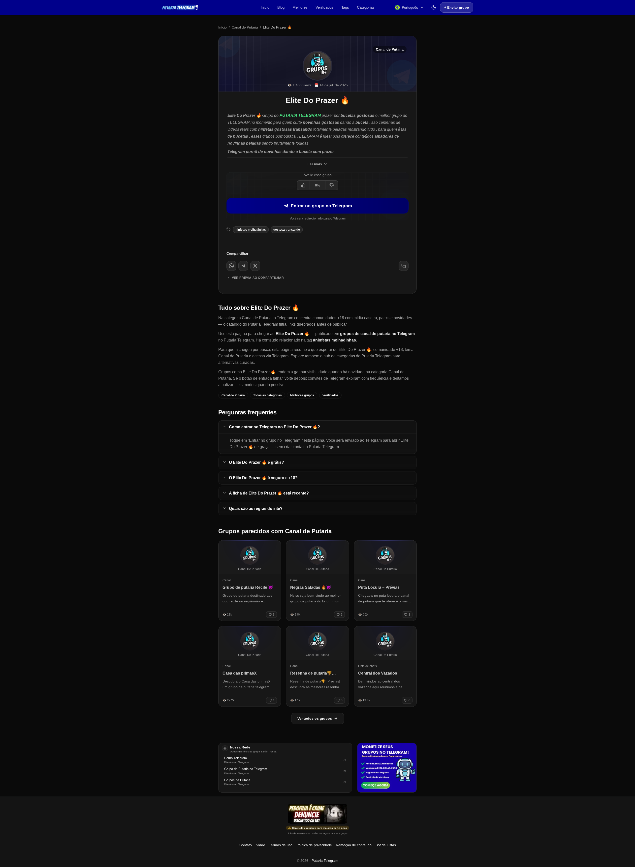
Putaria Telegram (325, 861)
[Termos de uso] (317, 814)
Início (265, 7)
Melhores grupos (302, 395)
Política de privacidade (314, 845)
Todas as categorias (267, 395)
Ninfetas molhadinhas (251, 229)
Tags (345, 7)
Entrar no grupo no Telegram (321, 205)
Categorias (366, 7)
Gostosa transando (286, 229)
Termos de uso (280, 845)
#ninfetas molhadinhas (334, 340)
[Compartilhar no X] (255, 266)
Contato (245, 845)
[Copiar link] (404, 266)
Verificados (324, 7)
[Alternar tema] (433, 7)
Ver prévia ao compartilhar (258, 277)
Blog (281, 7)
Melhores (300, 7)
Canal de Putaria (245, 27)
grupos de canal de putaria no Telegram (377, 334)
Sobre (260, 845)
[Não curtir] (331, 185)
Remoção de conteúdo (354, 845)
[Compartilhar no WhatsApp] (231, 266)
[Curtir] (303, 185)
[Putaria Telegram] (180, 7)
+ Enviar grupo (456, 7)
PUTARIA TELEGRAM (300, 115)
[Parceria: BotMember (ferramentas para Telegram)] (386, 767)
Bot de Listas (386, 845)
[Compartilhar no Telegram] (243, 266)
